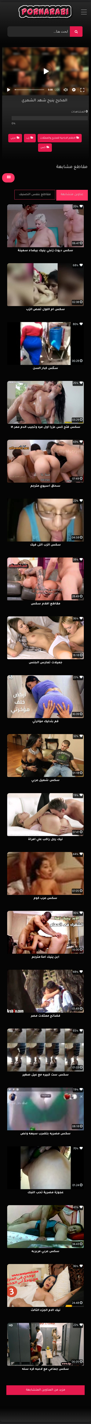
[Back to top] (78, 1411)
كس (43, 147)
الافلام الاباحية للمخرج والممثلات (58, 138)
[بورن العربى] (46, 12)
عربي (13, 138)
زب (27, 138)
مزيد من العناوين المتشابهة (45, 1390)
